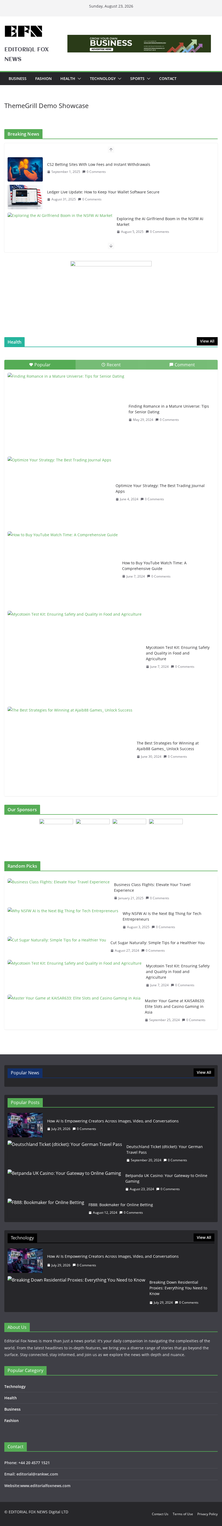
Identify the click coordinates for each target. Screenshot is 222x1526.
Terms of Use (183, 1514)
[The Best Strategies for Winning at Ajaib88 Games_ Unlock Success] (70, 750)
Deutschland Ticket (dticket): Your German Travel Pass (164, 1149)
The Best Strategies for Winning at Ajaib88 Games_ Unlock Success (168, 745)
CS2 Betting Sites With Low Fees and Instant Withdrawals (98, 164)
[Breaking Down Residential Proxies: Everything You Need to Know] (76, 1292)
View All (207, 341)
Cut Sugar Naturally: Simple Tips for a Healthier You (157, 942)
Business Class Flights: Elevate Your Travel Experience (152, 887)
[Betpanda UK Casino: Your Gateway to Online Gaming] (64, 1182)
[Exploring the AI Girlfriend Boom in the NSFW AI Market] (60, 215)
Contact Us (160, 1514)
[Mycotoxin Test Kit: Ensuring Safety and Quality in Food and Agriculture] (75, 657)
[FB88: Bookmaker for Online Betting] (46, 1209)
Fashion (43, 78)
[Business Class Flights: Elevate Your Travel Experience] (59, 891)
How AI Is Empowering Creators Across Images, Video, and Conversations (113, 1120)
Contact (168, 78)
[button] (78, 78)
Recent (114, 365)
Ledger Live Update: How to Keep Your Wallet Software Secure (103, 191)
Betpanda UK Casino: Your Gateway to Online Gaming (166, 1178)
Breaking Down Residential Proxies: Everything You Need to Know (178, 1288)
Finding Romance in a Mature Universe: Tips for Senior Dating (169, 409)
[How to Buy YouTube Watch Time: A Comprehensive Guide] (63, 569)
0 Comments (96, 171)
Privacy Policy (207, 1514)
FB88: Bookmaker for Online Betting (121, 1204)
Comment (185, 365)
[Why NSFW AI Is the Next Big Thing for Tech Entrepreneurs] (63, 920)
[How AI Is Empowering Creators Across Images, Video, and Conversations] (25, 1125)
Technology (103, 78)
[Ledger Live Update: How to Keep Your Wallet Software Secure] (25, 197)
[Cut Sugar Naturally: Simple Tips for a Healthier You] (57, 947)
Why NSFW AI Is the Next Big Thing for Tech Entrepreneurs (162, 916)
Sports (137, 78)
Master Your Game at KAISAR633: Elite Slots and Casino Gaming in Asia (175, 1006)
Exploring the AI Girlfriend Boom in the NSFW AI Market (160, 221)
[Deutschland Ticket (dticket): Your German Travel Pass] (65, 1153)
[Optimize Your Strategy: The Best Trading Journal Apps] (59, 492)
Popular (42, 365)
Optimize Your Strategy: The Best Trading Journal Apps (160, 488)
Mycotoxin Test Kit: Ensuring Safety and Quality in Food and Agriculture (178, 653)
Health (67, 78)
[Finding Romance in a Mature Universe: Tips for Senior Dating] (66, 413)
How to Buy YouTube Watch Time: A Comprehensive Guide (154, 565)
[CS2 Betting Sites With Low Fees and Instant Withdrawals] (25, 169)
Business (18, 78)
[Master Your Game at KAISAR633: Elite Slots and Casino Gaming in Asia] (74, 1010)
